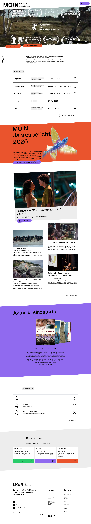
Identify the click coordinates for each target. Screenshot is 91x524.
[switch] (20, 502)
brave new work (48, 364)
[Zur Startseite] (3, 59)
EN (1, 1)
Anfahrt (49, 498)
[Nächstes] (68, 332)
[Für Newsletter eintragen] (41, 514)
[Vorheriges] (23, 332)
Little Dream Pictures (47, 365)
